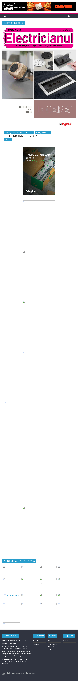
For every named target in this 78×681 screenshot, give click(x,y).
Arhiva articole (52, 641)
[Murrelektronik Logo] (29, 595)
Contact (65, 641)
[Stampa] (48, 604)
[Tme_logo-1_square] (66, 604)
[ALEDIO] (48, 595)
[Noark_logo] (66, 579)
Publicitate (36, 641)
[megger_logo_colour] (11, 624)
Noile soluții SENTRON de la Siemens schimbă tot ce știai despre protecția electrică (14, 661)
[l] (29, 579)
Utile (49, 649)
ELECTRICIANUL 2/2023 (21, 136)
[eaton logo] (66, 567)
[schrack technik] (29, 604)
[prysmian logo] (11, 604)
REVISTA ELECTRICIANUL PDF (25, 132)
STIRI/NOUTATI (46, 132)
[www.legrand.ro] (29, 567)
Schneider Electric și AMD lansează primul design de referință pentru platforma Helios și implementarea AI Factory (16, 654)
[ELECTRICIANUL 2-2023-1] (39, 27)
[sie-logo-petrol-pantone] (48, 567)
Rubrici (38, 132)
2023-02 (7, 132)
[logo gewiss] (48, 579)
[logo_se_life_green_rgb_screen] (11, 567)
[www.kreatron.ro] (11, 595)
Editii (13, 132)
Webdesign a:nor (7, 675)
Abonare (36, 644)
